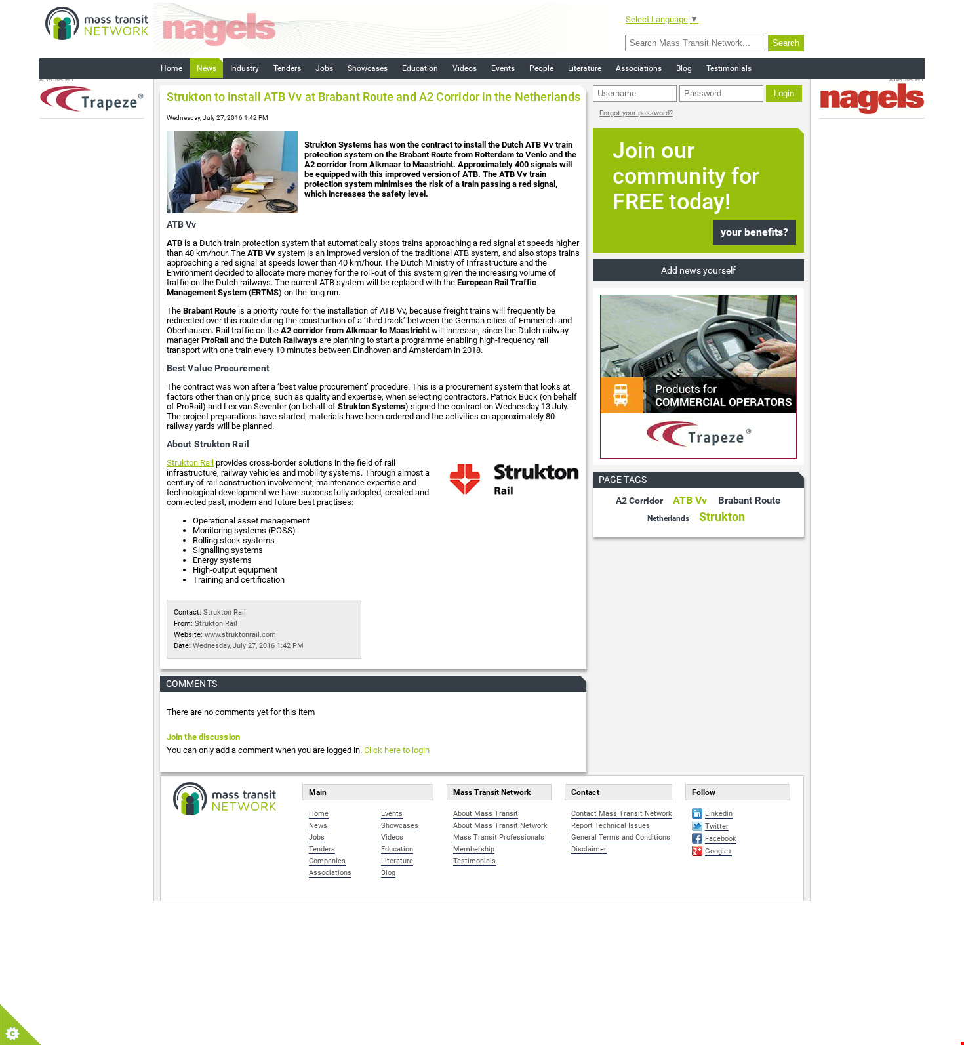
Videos (464, 68)
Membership (473, 849)
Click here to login (397, 750)
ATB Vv (690, 500)
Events (503, 68)
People (541, 68)
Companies (327, 861)
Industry (244, 68)
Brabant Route (749, 500)
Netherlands (668, 518)
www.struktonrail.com (240, 634)
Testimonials (729, 68)
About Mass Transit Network (500, 825)
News (206, 68)
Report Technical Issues (610, 825)
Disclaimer (589, 849)
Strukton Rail (190, 463)
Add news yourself (698, 270)
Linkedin (719, 813)
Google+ (718, 851)
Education (420, 68)
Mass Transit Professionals (498, 837)
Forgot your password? (636, 113)
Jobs (324, 68)
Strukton (722, 516)
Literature (584, 68)
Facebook (720, 838)
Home (171, 68)
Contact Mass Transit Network (621, 813)
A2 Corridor (639, 500)
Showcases (368, 68)
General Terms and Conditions (620, 837)
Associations (639, 68)
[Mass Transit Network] (96, 23)
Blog (684, 68)
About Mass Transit (485, 813)
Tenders (287, 68)
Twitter (717, 826)
